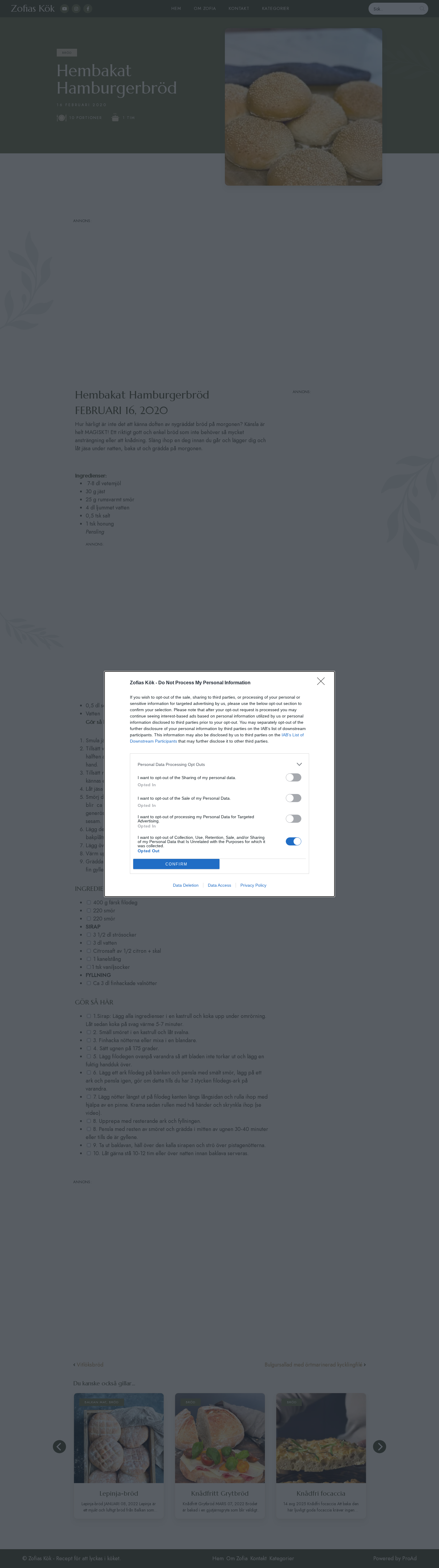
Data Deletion (186, 885)
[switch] (293, 777)
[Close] (323, 683)
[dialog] (219, 784)
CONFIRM (176, 864)
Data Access (219, 885)
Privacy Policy (253, 885)
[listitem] (219, 764)
